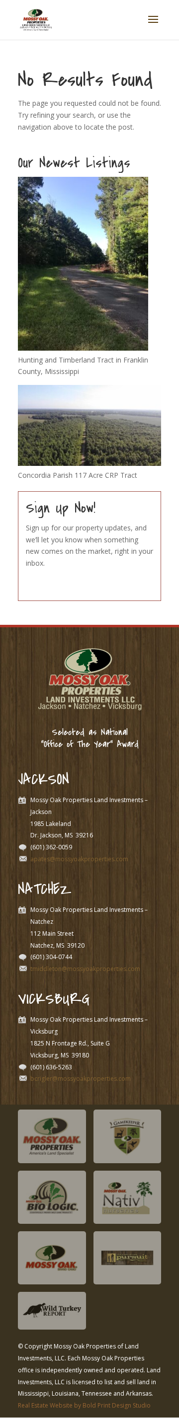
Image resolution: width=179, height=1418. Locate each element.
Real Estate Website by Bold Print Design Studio (84, 1405)
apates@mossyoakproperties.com (79, 859)
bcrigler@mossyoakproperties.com (80, 1078)
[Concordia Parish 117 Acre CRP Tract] (89, 463)
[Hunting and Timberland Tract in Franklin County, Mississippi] (83, 348)
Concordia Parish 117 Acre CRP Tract (77, 475)
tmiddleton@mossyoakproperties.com (85, 969)
